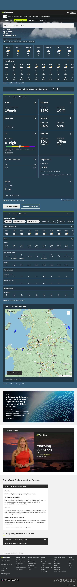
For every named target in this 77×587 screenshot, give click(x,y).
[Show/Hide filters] (72, 218)
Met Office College (5, 560)
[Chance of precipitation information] (35, 118)
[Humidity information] (70, 118)
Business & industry (46, 563)
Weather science (32, 561)
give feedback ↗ (37, 16)
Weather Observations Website (6, 569)
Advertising (44, 571)
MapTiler (62, 375)
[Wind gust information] (35, 103)
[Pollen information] (70, 181)
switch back (46, 16)
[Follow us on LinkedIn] (71, 580)
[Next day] (9, 96)
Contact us (57, 569)
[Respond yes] (53, 89)
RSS (70, 567)
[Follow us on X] (54, 580)
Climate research (32, 563)
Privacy (70, 565)
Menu (73, 12)
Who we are (57, 559)
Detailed (20, 20)
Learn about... (19, 569)
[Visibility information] (70, 134)
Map (32, 20)
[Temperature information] (72, 270)
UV (53, 221)
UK (42, 20)
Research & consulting (46, 567)
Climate (18, 565)
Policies (70, 557)
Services (43, 557)
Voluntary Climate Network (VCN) (5, 574)
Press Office (57, 563)
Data (42, 565)
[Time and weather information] (72, 226)
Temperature (17, 222)
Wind (6, 222)
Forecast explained (67, 200)
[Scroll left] (67, 61)
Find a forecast (19, 559)
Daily (8, 20)
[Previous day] (5, 96)
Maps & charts (19, 563)
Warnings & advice (20, 561)
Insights (43, 569)
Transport (43, 561)
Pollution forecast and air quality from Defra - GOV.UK (55, 175)
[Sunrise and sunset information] (35, 159)
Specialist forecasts (21, 567)
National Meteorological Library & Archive (6, 564)
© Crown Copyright (71, 585)
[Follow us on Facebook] (61, 580)
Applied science (31, 565)
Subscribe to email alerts (60, 571)
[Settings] (68, 12)
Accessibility (72, 559)
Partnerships (57, 567)
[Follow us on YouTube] (57, 580)
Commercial (57, 561)
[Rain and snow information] (72, 288)
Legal (70, 563)
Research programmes (33, 557)
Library (29, 569)
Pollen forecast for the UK (12, 195)
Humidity (44, 221)
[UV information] (35, 134)
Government (44, 559)
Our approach (31, 559)
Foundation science (32, 567)
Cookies (70, 561)
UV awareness (9, 152)
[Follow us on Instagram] (67, 580)
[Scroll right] (71, 61)
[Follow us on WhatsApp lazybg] (74, 580)
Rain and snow (31, 222)
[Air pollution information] (70, 159)
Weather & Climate (20, 557)
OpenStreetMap (68, 375)
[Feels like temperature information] (70, 103)
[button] (38, 341)
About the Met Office (59, 557)
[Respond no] (57, 89)
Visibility (60, 221)
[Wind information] (72, 239)
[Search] (71, 25)
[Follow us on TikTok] (64, 580)
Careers (56, 565)
